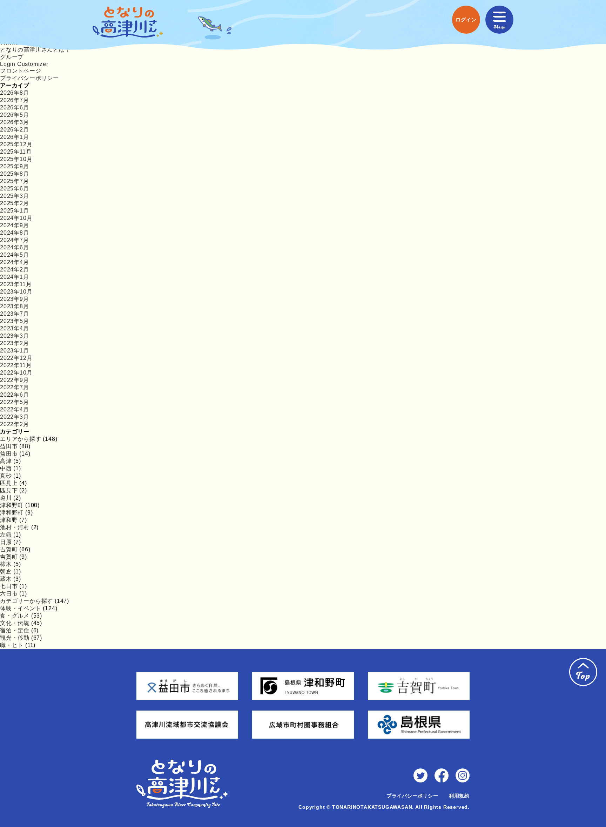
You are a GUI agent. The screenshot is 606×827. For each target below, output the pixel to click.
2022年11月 (16, 365)
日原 (6, 542)
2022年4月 (14, 409)
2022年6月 (14, 395)
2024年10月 (16, 218)
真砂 (6, 476)
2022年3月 (14, 417)
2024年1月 (14, 277)
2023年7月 (14, 314)
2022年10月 (16, 373)
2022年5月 (14, 402)
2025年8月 (14, 174)
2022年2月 (14, 424)
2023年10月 (16, 292)
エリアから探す (20, 439)
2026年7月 (14, 100)
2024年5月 (14, 255)
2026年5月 (14, 115)
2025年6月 (14, 188)
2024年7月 (14, 240)
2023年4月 (14, 328)
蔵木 (6, 579)
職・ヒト (11, 645)
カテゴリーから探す (26, 601)
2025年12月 (16, 144)
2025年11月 (16, 152)
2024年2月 (14, 270)
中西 (6, 468)
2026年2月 (14, 130)
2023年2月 (14, 343)
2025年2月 (14, 203)
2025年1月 (14, 211)
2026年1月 (14, 137)
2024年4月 (14, 262)
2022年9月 (14, 380)
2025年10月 (16, 159)
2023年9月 (14, 299)
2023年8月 (14, 306)
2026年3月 (14, 122)
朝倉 (6, 571)
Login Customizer (24, 64)
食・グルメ (14, 616)
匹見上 (9, 483)
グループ (11, 57)
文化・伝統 (14, 623)
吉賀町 (9, 549)
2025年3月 (14, 196)
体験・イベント (20, 608)
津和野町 (11, 505)
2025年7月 (14, 181)
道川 (6, 498)
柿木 (6, 564)
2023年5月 (14, 321)
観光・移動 (14, 638)
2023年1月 (14, 351)
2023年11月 (16, 284)
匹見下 (9, 490)
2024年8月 (14, 233)
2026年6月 (14, 107)
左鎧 (6, 535)
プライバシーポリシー (29, 78)
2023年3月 (14, 336)
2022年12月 (16, 358)
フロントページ (20, 71)
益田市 (9, 446)
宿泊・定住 (14, 630)
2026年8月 (14, 93)
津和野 (9, 520)
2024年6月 (14, 247)
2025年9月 (14, 166)
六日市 (9, 594)
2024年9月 (14, 225)
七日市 (9, 586)
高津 (6, 461)
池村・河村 (14, 527)
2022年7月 (14, 387)
